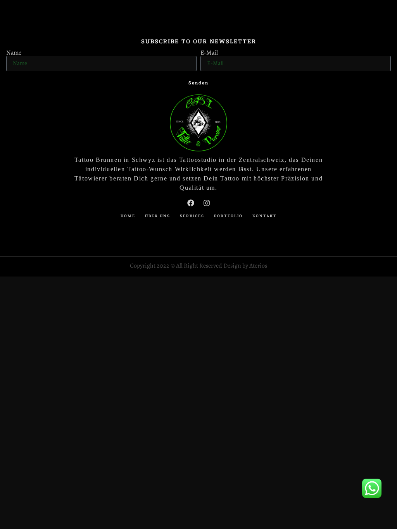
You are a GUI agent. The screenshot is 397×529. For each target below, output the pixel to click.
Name (13, 53)
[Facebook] (191, 203)
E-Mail (209, 53)
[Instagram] (207, 203)
